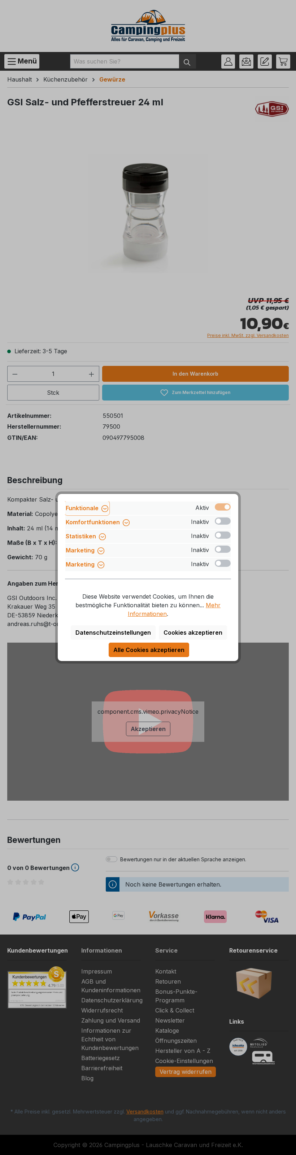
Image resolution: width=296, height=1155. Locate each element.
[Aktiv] (223, 507)
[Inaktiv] (223, 521)
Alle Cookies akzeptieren (148, 649)
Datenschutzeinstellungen (113, 632)
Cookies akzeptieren (193, 632)
